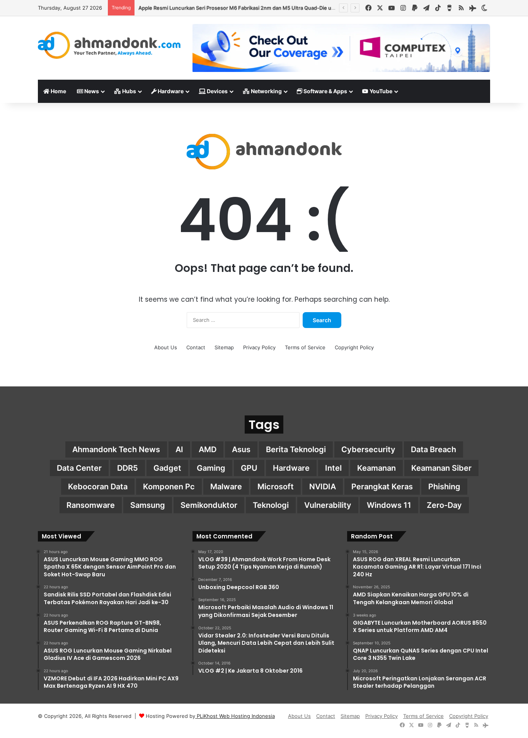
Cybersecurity (368, 449)
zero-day (444, 505)
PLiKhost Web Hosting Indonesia (235, 716)
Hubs (128, 91)
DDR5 (127, 468)
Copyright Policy (354, 347)
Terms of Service (305, 347)
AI (179, 449)
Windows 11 (389, 505)
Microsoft (275, 486)
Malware (226, 486)
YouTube (380, 91)
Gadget (167, 468)
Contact (195, 347)
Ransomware (90, 505)
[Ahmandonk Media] (109, 45)
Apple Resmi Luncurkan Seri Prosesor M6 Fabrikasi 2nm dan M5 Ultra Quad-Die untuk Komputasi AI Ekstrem (267, 8)
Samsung (147, 505)
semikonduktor (209, 505)
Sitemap (224, 347)
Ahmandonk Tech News (116, 449)
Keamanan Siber (441, 468)
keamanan (376, 468)
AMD (207, 449)
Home (57, 91)
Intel (333, 468)
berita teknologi (296, 449)
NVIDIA (322, 486)
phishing (444, 486)
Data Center (79, 468)
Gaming (211, 468)
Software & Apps (324, 91)
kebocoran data (98, 486)
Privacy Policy (259, 347)
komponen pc (169, 486)
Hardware (170, 91)
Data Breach (433, 449)
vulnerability (327, 505)
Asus (241, 449)
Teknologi (271, 505)
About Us (165, 347)
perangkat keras (382, 486)
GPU (249, 468)
